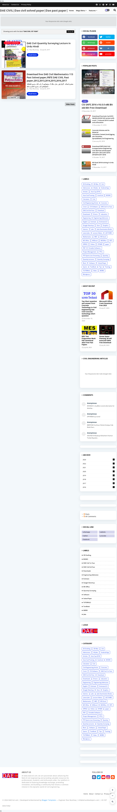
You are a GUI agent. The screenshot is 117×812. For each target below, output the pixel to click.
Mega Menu (80, 10)
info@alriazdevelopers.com (88, 800)
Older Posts (70, 104)
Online (92, 244)
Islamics (85, 229)
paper (107, 244)
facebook (91, 37)
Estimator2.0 (103, 222)
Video (95, 271)
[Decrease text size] (112, 795)
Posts (87, 514)
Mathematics (87, 237)
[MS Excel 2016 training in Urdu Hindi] (86, 165)
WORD (102, 271)
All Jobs (95, 188)
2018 (98, 479)
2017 (98, 483)
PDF (84, 248)
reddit (108, 42)
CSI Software (94, 207)
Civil (94, 199)
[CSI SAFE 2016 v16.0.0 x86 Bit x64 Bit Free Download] (98, 84)
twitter (108, 37)
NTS (111, 240)
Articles (85, 192)
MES (95, 237)
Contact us (15, 5)
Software (92, 263)
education (104, 214)
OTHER (100, 244)
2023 (98, 460)
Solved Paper (102, 263)
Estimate (93, 222)
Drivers (95, 214)
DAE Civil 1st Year (106, 207)
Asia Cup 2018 (95, 192)
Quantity (105, 256)
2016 (98, 487)
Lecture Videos (97, 233)
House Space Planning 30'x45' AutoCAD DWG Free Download (105, 339)
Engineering (87, 218)
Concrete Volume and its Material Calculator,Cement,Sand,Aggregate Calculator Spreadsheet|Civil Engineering (103, 134)
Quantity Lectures (88, 259)
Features (92, 10)
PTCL (101, 252)
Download (101, 210)
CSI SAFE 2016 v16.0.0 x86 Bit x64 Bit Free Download (97, 106)
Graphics (106, 225)
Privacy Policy (26, 5)
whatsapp (91, 42)
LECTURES (108, 233)
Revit (84, 263)
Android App (105, 188)
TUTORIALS (86, 271)
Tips (100, 267)
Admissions (86, 188)
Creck (85, 207)
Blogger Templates (49, 800)
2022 (98, 464)
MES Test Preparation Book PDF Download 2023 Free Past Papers (89, 340)
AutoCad (100, 195)
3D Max (95, 184)
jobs (92, 229)
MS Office (86, 240)
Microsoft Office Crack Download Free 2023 (105, 303)
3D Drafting (86, 184)
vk (108, 48)
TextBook (93, 267)
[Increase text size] (112, 790)
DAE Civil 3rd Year (88, 210)
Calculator (86, 199)
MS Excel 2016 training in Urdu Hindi (103, 163)
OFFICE (85, 244)
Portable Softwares (95, 248)
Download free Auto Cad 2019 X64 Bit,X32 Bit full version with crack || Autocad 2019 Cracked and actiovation (103, 119)
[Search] (112, 801)
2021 (98, 467)
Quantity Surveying (103, 259)
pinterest (91, 48)
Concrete (104, 203)
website (102, 532)
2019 (98, 475)
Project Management (89, 252)
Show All (70, 32)
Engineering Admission (101, 218)
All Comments (90, 516)
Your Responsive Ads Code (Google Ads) (98, 374)
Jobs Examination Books (104, 229)
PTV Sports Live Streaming (91, 256)
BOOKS (108, 195)
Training (107, 267)
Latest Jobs (86, 233)
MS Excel (103, 237)
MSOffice (103, 240)
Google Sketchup (88, 225)
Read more (32, 55)
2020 (98, 471)
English (85, 222)
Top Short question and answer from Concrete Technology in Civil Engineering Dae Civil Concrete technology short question (89, 308)
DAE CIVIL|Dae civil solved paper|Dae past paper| (34, 10)
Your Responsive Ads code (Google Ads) (58, 21)
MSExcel (95, 240)
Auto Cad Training (88, 195)
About (91, 794)
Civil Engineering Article (90, 203)
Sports (85, 267)
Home (71, 10)
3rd (102, 184)
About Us (5, 5)
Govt (98, 225)
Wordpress (86, 274)
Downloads (86, 214)
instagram (91, 54)
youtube (108, 54)
